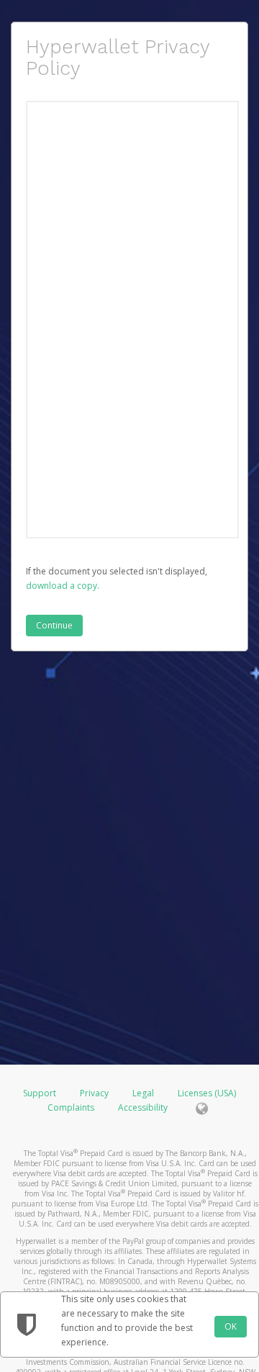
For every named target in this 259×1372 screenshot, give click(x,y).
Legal (143, 1093)
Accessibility (143, 1107)
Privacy (94, 1093)
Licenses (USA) (207, 1093)
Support (39, 1093)
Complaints (71, 1107)
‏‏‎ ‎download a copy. (62, 585)
